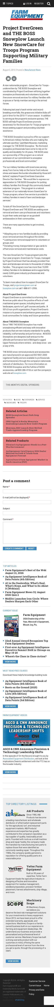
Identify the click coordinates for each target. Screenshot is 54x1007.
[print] (14, 78)
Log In (28, 3)
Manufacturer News (33, 70)
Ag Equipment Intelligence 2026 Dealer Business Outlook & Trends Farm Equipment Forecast (26, 453)
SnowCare (11, 403)
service (41, 400)
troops (23, 403)
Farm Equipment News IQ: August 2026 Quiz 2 (25, 593)
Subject (6, 508)
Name (6, 487)
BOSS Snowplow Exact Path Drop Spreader (22, 416)
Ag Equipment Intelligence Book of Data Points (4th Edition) (26, 578)
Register (38, 3)
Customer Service (37, 981)
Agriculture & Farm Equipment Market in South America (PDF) (27, 460)
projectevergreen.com (24, 285)
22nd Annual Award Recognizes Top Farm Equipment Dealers (26, 642)
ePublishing (19, 1000)
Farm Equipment (34, 615)
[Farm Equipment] (11, 625)
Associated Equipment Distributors (18, 758)
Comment (8, 519)
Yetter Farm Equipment (34, 868)
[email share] (8, 78)
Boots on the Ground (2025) (21, 687)
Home (46, 985)
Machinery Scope (33, 902)
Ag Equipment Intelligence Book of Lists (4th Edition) (26, 692)
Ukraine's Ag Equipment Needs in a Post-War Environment (26, 445)
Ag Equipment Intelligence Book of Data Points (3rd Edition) (26, 699)
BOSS (18, 400)
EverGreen (29, 400)
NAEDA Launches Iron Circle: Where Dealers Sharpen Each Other (26, 600)
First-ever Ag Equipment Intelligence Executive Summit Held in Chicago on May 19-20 (27, 650)
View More (10, 662)
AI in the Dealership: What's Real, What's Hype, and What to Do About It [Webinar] (26, 586)
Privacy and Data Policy (36, 990)
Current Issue (35, 985)
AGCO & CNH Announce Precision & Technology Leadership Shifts (26, 750)
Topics (9, 3)
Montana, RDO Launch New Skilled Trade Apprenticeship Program (24, 429)
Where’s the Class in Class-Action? (26, 656)
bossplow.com (9, 288)
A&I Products (35, 811)
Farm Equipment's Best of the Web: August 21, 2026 (26, 571)
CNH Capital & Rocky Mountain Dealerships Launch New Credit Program (26, 422)
